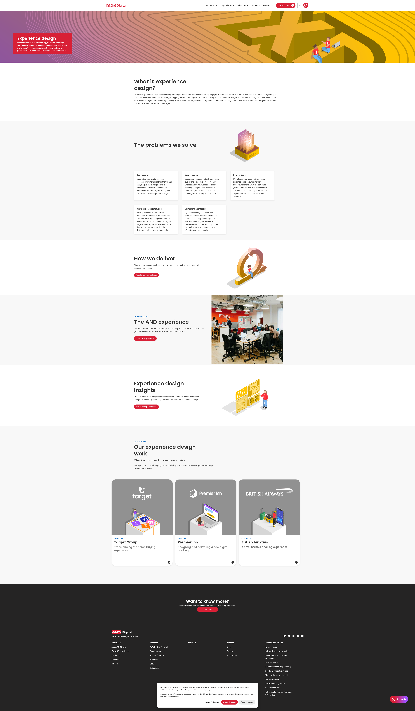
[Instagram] (293, 636)
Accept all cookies (229, 702)
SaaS (152, 664)
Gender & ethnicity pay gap (276, 671)
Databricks (154, 668)
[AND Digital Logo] (122, 632)
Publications (232, 655)
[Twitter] (289, 636)
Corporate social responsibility (278, 667)
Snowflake (154, 659)
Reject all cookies (247, 702)
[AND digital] (116, 5)
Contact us (284, 5)
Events (230, 651)
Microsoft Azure (157, 655)
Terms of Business (273, 679)
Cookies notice (271, 662)
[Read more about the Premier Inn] (205, 558)
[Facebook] (298, 636)
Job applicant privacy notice (277, 651)
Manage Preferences (212, 702)
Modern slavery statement (276, 675)
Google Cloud (155, 651)
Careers (115, 664)
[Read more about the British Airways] (269, 555)
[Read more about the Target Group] (142, 558)
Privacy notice (271, 647)
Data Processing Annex (275, 683)
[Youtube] (302, 636)
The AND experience (120, 651)
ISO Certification (272, 688)
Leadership (116, 655)
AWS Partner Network (159, 647)
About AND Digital (119, 647)
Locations (116, 659)
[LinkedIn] (285, 636)
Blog (229, 647)
